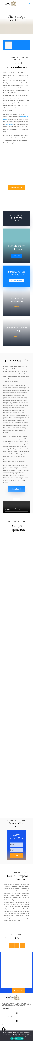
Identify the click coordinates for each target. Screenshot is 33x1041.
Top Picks (16, 336)
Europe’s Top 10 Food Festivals (16, 540)
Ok (12, 1038)
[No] (31, 1036)
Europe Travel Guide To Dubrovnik (13, 679)
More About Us (16, 489)
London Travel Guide (16, 187)
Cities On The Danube (13, 634)
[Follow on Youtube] (22, 945)
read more (9, 575)
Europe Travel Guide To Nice (15, 775)
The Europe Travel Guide (15, 541)
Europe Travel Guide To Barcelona (13, 727)
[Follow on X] (17, 945)
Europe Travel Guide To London (16, 587)
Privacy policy (19, 1038)
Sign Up (18, 990)
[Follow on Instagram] (11, 945)
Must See (16, 306)
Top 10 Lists (9, 124)
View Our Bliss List (16, 280)
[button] (16, 1012)
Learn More (16, 256)
